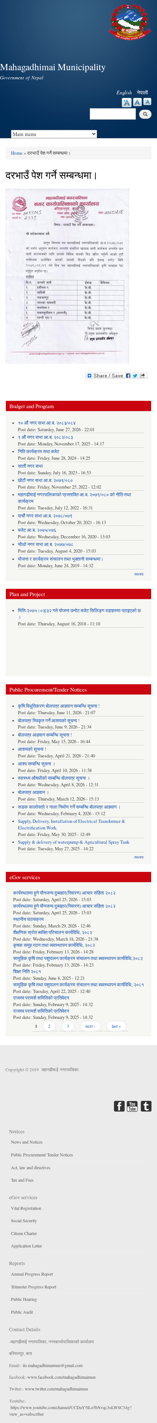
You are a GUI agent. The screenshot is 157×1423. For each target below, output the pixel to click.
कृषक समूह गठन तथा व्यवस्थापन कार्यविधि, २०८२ (54, 945)
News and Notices (27, 1142)
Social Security (24, 1220)
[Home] (130, 21)
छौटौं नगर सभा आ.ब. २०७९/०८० (45, 480)
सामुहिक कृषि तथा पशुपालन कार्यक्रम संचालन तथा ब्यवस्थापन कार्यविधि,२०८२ (78, 958)
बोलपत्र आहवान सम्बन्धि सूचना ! (45, 735)
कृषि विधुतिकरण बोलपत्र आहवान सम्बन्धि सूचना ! (59, 706)
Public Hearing (24, 1299)
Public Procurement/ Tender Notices (42, 1154)
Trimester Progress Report (33, 1287)
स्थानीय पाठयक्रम (28, 919)
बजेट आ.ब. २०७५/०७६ (37, 530)
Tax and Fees (22, 1180)
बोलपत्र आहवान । (33, 792)
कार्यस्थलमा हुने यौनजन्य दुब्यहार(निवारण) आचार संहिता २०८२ (64, 893)
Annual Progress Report (32, 1274)
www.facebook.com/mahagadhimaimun (61, 1377)
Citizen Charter (24, 1233)
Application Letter (26, 1246)
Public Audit (22, 1312)
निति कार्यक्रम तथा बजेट (38, 451)
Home (17, 153)
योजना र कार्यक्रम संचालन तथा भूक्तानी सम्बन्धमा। (61, 559)
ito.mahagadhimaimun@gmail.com (53, 1365)
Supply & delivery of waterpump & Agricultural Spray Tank (73, 842)
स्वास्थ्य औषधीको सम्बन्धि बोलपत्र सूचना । (54, 778)
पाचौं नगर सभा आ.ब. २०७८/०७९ (45, 516)
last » (116, 1026)
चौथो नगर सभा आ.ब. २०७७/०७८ (45, 544)
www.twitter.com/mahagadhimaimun (56, 1389)
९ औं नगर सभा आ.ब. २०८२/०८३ (45, 437)
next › (90, 1026)
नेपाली (142, 92)
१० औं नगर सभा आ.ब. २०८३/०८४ (47, 423)
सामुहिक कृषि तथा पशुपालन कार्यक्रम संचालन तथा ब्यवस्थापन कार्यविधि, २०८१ (78, 985)
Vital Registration (26, 1208)
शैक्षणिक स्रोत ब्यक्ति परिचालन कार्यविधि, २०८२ (52, 932)
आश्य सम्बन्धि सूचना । (36, 764)
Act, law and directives (30, 1167)
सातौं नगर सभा (30, 466)
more (139, 574)
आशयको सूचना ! (32, 749)
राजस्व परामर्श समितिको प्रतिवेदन (41, 998)
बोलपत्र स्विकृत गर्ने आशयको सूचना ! (49, 721)
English (124, 92)
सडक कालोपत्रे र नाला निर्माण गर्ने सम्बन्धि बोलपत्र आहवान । (69, 807)
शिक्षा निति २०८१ (27, 971)
